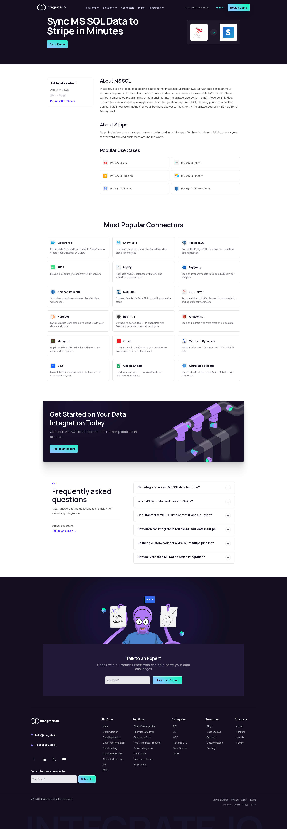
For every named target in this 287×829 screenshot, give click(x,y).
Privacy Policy (238, 799)
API (104, 764)
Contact (240, 742)
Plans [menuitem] (141, 7)
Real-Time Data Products (147, 742)
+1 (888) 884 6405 (197, 7)
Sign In (220, 7)
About (239, 726)
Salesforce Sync (142, 737)
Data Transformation (114, 742)
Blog (209, 726)
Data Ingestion (110, 731)
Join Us (240, 737)
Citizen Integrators (143, 748)
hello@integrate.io (45, 735)
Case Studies (214, 731)
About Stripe (58, 95)
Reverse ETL (180, 742)
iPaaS (176, 753)
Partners (240, 731)
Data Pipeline (180, 748)
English (237, 804)
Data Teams (140, 753)
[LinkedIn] (44, 759)
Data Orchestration (113, 753)
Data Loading (110, 748)
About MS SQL (59, 89)
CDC (175, 737)
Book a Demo (238, 7)
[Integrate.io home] (51, 7)
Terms (253, 799)
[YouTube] (64, 759)
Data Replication (111, 737)
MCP (105, 770)
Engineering (140, 764)
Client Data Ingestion (145, 726)
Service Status (220, 799)
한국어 (253, 804)
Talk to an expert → (64, 530)
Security (211, 748)
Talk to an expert (64, 448)
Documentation (215, 742)
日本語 (245, 804)
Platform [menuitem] (91, 7)
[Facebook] (34, 759)
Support (211, 737)
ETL (175, 726)
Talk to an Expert (167, 680)
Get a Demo (57, 44)
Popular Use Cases (62, 101)
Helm (105, 726)
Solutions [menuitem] (108, 7)
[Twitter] (54, 759)
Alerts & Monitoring (113, 759)
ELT (175, 731)
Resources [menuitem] (155, 7)
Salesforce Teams (143, 759)
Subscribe (87, 779)
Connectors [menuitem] (127, 7)
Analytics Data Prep (144, 731)
